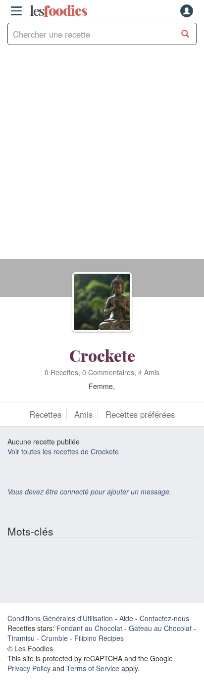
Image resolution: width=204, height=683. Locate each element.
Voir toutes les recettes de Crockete (63, 451)
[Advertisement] (102, 157)
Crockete (102, 355)
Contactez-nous (164, 618)
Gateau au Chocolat (160, 628)
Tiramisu (21, 638)
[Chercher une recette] (185, 34)
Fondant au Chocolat (89, 628)
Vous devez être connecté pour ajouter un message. (89, 491)
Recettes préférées (140, 414)
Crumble (54, 638)
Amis (83, 414)
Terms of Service (92, 668)
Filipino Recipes (99, 638)
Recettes (45, 414)
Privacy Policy (29, 668)
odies (58, 10)
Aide (126, 618)
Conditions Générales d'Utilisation (60, 618)
